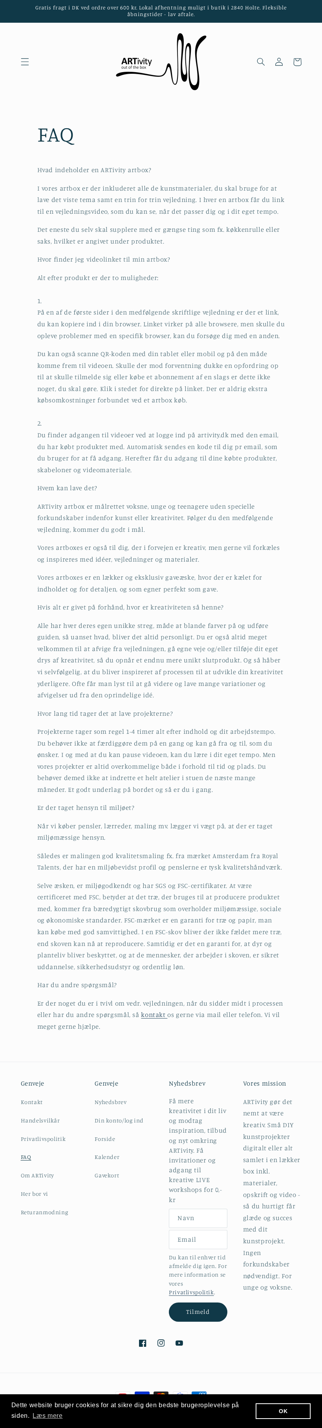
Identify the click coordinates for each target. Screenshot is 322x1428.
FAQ (26, 1156)
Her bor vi (34, 1193)
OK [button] (283, 1411)
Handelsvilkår (40, 1120)
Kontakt (32, 1102)
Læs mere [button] (47, 1415)
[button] (25, 62)
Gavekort (107, 1175)
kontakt (154, 1015)
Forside (105, 1138)
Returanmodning (44, 1212)
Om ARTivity (37, 1175)
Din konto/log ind (119, 1120)
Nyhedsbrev (110, 1102)
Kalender (107, 1156)
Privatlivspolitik (43, 1138)
